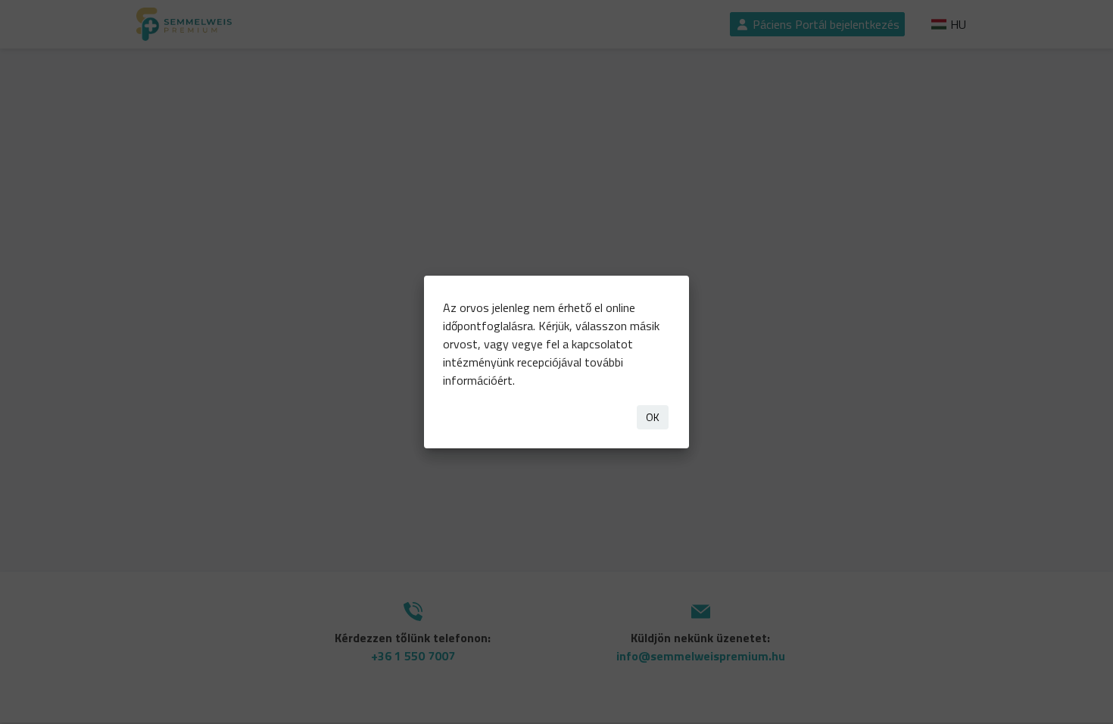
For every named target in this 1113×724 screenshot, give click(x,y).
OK (652, 417)
